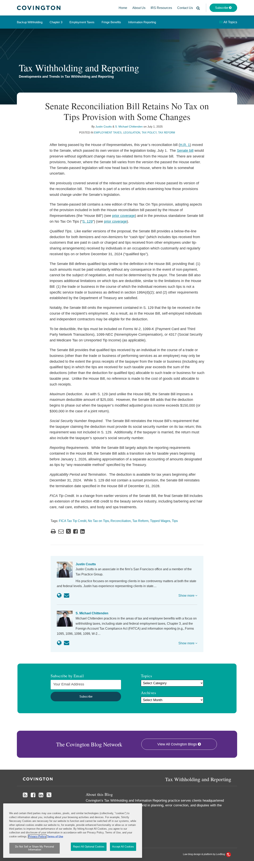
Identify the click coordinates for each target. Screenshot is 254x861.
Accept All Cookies (123, 846)
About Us (138, 8)
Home (123, 8)
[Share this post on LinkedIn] (82, 531)
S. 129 (87, 221)
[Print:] (53, 531)
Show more (186, 595)
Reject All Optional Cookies (88, 846)
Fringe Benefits (111, 22)
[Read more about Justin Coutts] (59, 595)
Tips (175, 521)
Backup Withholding (29, 22)
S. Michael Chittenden (129, 126)
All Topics (230, 22)
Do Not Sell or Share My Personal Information (34, 848)
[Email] (66, 595)
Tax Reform (166, 132)
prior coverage (123, 216)
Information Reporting (142, 22)
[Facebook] (33, 795)
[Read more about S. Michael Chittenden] (59, 643)
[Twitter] (49, 795)
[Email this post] (61, 531)
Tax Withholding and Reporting (79, 67)
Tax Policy (149, 132)
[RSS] (25, 795)
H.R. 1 (185, 145)
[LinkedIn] (41, 795)
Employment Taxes (81, 22)
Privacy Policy (37, 836)
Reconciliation (121, 521)
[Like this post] (75, 531)
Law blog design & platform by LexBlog (204, 854)
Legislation (131, 132)
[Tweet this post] (68, 531)
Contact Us (185, 8)
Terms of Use (55, 836)
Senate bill (185, 151)
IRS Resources (161, 8)
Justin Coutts (103, 126)
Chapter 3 (56, 22)
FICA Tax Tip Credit (72, 521)
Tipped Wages (160, 521)
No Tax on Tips (98, 521)
